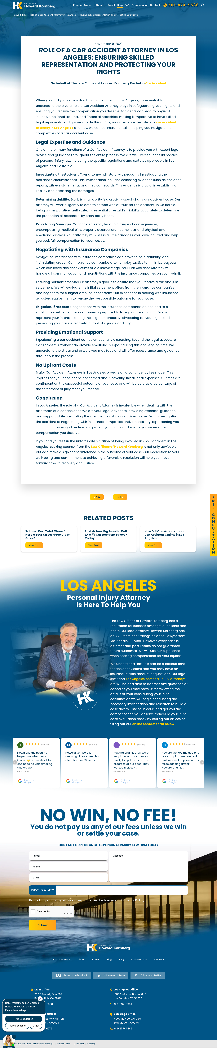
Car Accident (155, 83)
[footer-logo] (108, 947)
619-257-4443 (123, 1028)
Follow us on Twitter (151, 975)
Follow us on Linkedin (114, 975)
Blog (120, 5)
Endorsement (140, 5)
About (99, 5)
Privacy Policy (133, 900)
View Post (34, 545)
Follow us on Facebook (75, 975)
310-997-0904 (123, 1004)
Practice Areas (82, 5)
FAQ (127, 5)
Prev (97, 496)
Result (111, 5)
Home (16, 14)
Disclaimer (106, 900)
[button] (202, 762)
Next (119, 496)
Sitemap (91, 1043)
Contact (155, 5)
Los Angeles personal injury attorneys (155, 679)
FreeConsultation (213, 525)
